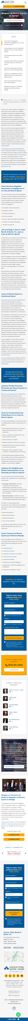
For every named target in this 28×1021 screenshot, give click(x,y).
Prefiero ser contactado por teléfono (14, 624)
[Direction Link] (14, 951)
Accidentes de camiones (9, 551)
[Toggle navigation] (25, 2)
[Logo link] (7, 2)
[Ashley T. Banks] (5, 711)
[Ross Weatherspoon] (5, 719)
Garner (21, 983)
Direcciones (7, 947)
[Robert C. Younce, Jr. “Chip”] (5, 689)
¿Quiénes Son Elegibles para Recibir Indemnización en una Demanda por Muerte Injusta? (13, 75)
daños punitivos (17, 461)
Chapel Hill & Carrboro (17, 987)
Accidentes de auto (7, 548)
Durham (8, 982)
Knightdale (12, 983)
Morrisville (9, 987)
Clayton (8, 983)
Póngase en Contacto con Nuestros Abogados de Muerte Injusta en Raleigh (13, 88)
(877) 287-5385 (18, 374)
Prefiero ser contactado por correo (13, 615)
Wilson (17, 983)
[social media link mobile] (6, 975)
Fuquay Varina (8, 985)
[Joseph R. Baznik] (5, 704)
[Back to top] (14, 1007)
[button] (2, 853)
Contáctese (9, 579)
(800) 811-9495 (12, 941)
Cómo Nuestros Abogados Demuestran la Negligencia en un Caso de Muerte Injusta (14, 42)
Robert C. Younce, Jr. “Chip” (15, 100)
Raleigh (22, 980)
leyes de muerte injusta (9, 300)
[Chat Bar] (14, 1019)
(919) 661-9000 (12, 943)
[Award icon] (14, 853)
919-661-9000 (5, 164)
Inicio (6, 999)
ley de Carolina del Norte (9, 358)
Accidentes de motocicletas (9, 556)
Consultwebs (16, 995)
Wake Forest (15, 985)
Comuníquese (22, 154)
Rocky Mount (16, 982)
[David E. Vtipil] (5, 696)
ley (10, 505)
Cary (12, 982)
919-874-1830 (12, 824)
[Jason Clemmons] (5, 726)
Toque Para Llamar (14, 6)
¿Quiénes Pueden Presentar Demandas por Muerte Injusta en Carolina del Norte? (14, 62)
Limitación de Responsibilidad (15, 999)
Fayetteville (21, 985)
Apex (21, 982)
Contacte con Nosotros (14, 1003)
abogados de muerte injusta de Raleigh (12, 148)
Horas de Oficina (18, 947)
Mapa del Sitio (14, 1001)
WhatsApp (18, 1014)
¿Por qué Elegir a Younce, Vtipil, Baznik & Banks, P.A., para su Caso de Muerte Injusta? (14, 50)
